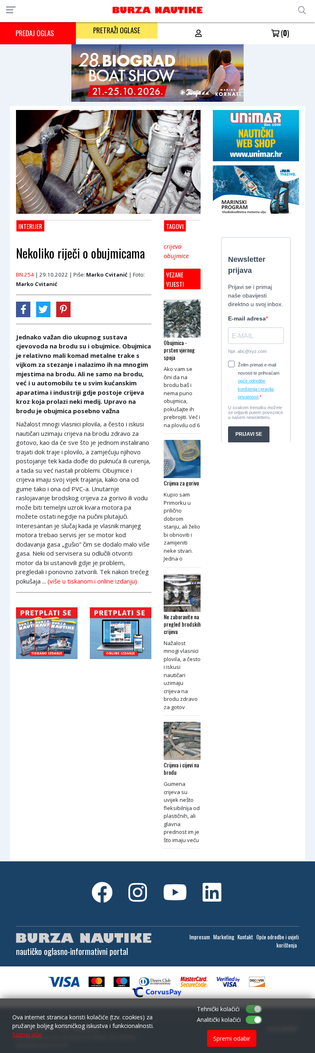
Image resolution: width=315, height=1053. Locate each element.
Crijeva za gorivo (181, 483)
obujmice (176, 256)
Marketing (223, 937)
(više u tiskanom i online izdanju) (92, 581)
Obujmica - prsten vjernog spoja (179, 350)
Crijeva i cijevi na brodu (181, 768)
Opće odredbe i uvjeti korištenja (277, 941)
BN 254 (25, 274)
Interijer (30, 226)
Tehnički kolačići (218, 1009)
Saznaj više (27, 1034)
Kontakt (245, 937)
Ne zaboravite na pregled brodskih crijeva (182, 624)
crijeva (172, 246)
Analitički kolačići (219, 1019)
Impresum (199, 937)
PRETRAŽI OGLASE (116, 30)
